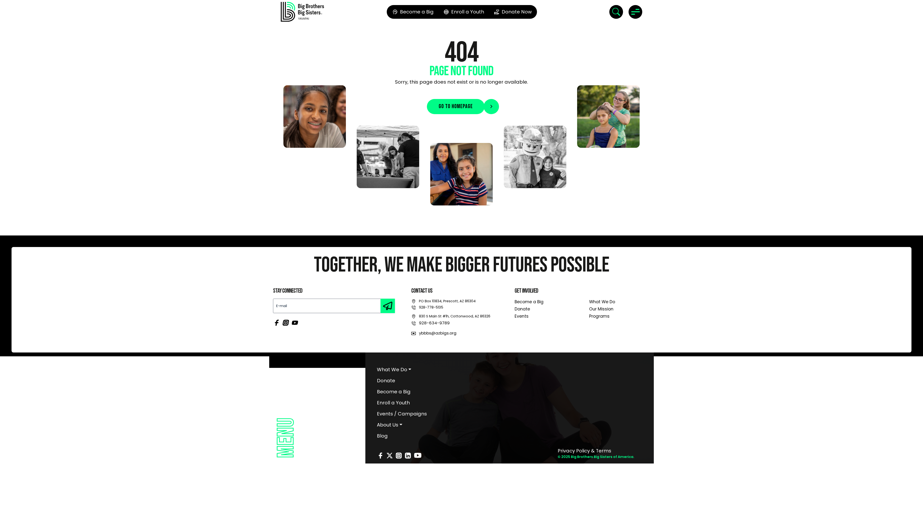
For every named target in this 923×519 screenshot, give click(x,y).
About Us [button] (387, 424)
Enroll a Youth (393, 402)
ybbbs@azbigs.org (437, 333)
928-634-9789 (434, 323)
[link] (302, 12)
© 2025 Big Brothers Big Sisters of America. (596, 456)
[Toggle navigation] (635, 12)
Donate (522, 309)
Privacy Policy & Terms (584, 450)
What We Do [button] (392, 369)
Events (522, 316)
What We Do (602, 302)
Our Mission (601, 309)
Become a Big (529, 302)
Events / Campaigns (402, 413)
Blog (382, 435)
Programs (599, 316)
